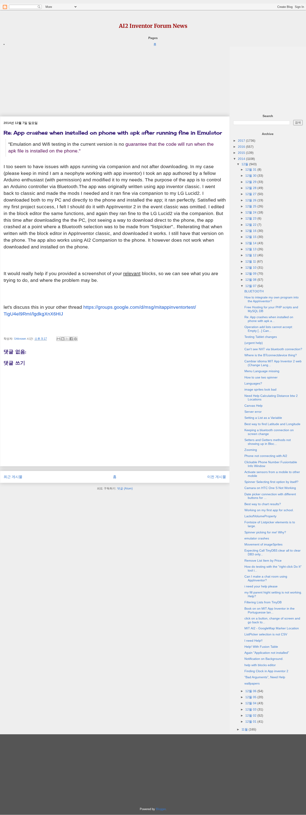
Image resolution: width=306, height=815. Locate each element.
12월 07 (251, 286)
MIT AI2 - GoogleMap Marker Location (271, 628)
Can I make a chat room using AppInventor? (265, 578)
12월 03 (251, 709)
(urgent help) (253, 343)
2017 (242, 140)
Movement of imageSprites (263, 544)
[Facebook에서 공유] (71, 339)
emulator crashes (256, 538)
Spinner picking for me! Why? (265, 532)
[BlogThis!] (62, 339)
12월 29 (251, 182)
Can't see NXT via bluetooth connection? (273, 349)
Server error (253, 411)
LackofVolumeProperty (260, 516)
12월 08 (251, 279)
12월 (245, 164)
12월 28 (251, 188)
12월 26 (251, 200)
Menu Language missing (261, 371)
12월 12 (251, 255)
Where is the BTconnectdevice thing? (270, 355)
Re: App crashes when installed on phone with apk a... (268, 319)
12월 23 (251, 218)
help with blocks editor (260, 665)
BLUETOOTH (254, 291)
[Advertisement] (115, 78)
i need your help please (261, 586)
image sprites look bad (260, 389)
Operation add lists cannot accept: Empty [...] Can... (268, 329)
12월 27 (251, 194)
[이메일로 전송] (58, 339)
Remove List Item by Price (263, 560)
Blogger (161, 809)
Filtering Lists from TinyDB (263, 602)
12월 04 (251, 703)
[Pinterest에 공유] (75, 339)
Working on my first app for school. (269, 510)
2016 (242, 146)
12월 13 (251, 249)
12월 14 (251, 243)
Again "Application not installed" (266, 652)
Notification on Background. (263, 659)
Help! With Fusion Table (261, 646)
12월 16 (251, 231)
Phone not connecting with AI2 (265, 456)
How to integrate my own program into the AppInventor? (271, 299)
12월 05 (251, 697)
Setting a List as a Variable (263, 417)
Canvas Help (253, 405)
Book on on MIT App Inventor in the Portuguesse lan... (269, 610)
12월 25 (251, 206)
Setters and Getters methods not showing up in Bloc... (267, 442)
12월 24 (251, 212)
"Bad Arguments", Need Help (264, 677)
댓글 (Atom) (125, 488)
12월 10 (251, 267)
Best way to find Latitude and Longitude (272, 424)
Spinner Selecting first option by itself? (271, 482)
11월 (245, 729)
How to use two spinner (261, 377)
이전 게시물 (216, 477)
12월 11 (251, 261)
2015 (242, 152)
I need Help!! (253, 640)
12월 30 (251, 175)
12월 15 (251, 237)
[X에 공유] (67, 339)
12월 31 (251, 169)
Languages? (253, 383)
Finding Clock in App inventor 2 (266, 671)
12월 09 (251, 273)
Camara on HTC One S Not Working (270, 488)
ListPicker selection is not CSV (265, 634)
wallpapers (252, 683)
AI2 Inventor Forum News (153, 25)
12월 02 (251, 715)
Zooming (250, 450)
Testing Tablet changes (260, 337)
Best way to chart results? (262, 504)
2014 (242, 159)
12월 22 (251, 224)
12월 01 (251, 721)
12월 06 (251, 691)
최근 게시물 (13, 477)
